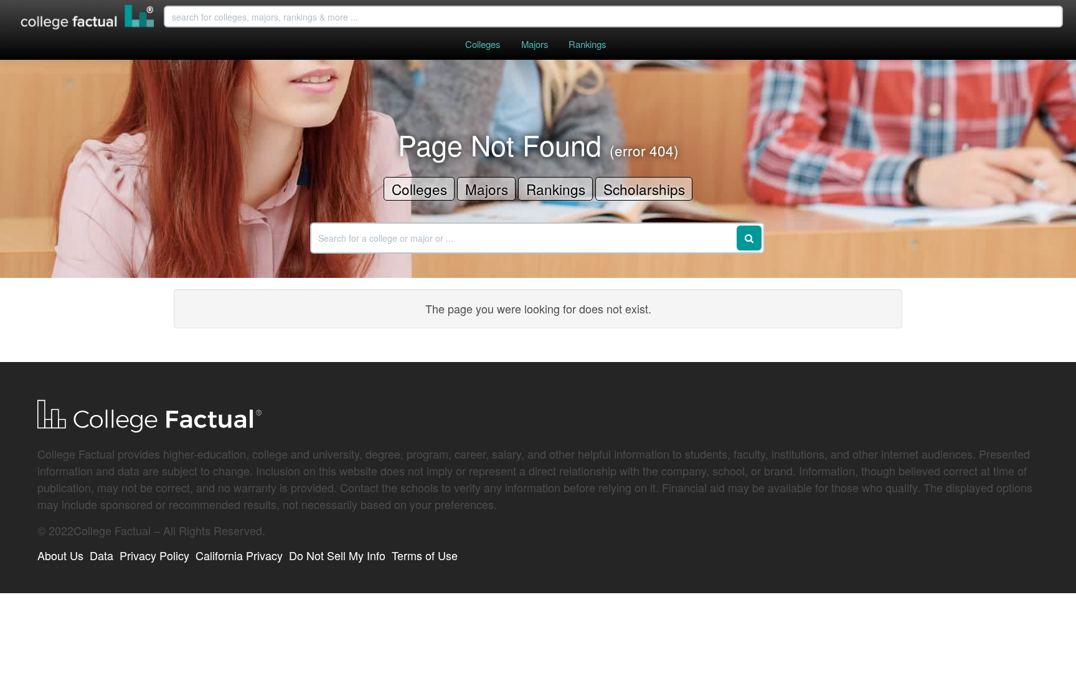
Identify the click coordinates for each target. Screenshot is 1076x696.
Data (101, 555)
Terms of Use (425, 555)
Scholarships (644, 189)
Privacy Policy (154, 555)
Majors (534, 43)
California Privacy (239, 555)
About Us (60, 555)
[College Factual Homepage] (88, 18)
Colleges (482, 43)
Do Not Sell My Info (337, 555)
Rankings (587, 43)
